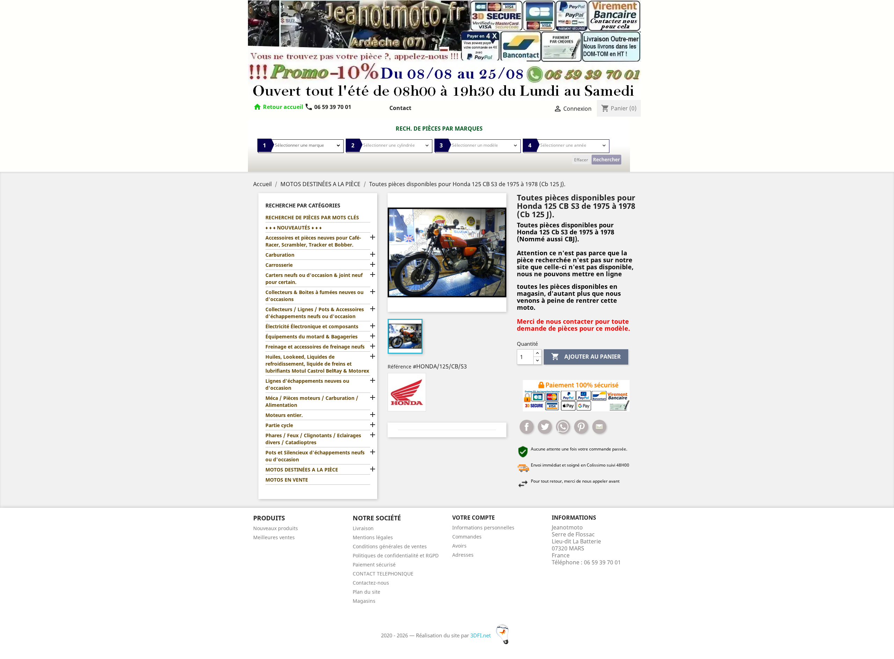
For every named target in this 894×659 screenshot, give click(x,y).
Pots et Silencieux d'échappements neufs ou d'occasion (315, 456)
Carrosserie (279, 265)
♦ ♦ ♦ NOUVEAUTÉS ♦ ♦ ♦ (293, 227)
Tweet (545, 427)
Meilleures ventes (274, 537)
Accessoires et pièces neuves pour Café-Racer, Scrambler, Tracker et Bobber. (313, 241)
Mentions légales (373, 537)
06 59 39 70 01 (328, 107)
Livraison (363, 528)
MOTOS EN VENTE (286, 479)
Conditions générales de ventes (390, 546)
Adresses (463, 554)
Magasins (364, 601)
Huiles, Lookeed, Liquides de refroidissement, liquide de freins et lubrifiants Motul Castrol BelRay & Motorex (317, 363)
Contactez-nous (371, 582)
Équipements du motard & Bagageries (311, 336)
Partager (527, 427)
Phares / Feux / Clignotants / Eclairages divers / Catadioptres (313, 439)
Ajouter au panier (586, 356)
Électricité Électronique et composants (311, 326)
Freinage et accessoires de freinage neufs (315, 346)
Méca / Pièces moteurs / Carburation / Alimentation (311, 401)
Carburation (279, 254)
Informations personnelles (483, 527)
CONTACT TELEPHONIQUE (383, 573)
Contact (400, 108)
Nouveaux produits (275, 528)
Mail (599, 427)
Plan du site (366, 591)
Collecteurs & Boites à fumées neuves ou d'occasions (314, 295)
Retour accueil (283, 107)
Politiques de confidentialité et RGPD (396, 555)
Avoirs (459, 545)
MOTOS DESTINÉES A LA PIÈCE (301, 469)
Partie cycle (279, 425)
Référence (399, 366)
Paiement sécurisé (374, 564)
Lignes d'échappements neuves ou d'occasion (307, 384)
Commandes (467, 536)
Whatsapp (563, 427)
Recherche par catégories (302, 205)
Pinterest (581, 427)
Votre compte (473, 517)
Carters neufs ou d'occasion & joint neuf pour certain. (313, 278)
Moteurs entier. (284, 415)
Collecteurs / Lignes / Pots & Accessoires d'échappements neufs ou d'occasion (314, 313)
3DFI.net (481, 635)
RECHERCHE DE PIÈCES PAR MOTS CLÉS (312, 217)
